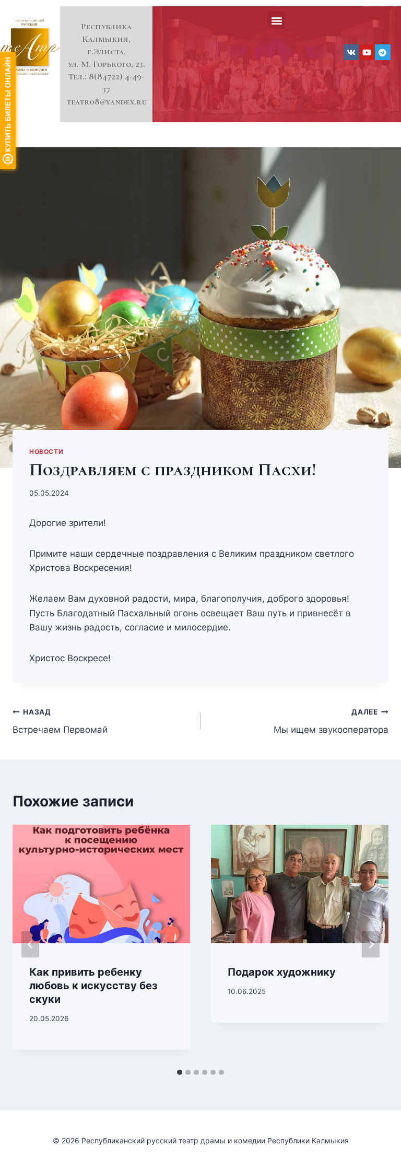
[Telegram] (383, 52)
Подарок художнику (282, 972)
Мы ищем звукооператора (331, 721)
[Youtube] (367, 52)
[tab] (179, 1072)
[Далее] (371, 944)
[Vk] (351, 52)
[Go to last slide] (30, 944)
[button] (276, 20)
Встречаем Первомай (60, 721)
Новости (46, 451)
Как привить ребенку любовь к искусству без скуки (93, 985)
